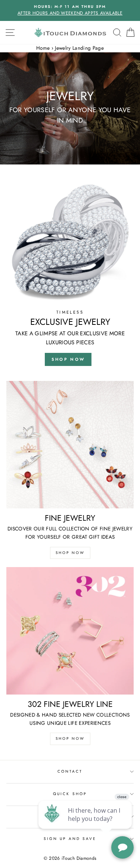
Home (43, 48)
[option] (70, 10)
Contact (70, 771)
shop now (68, 359)
